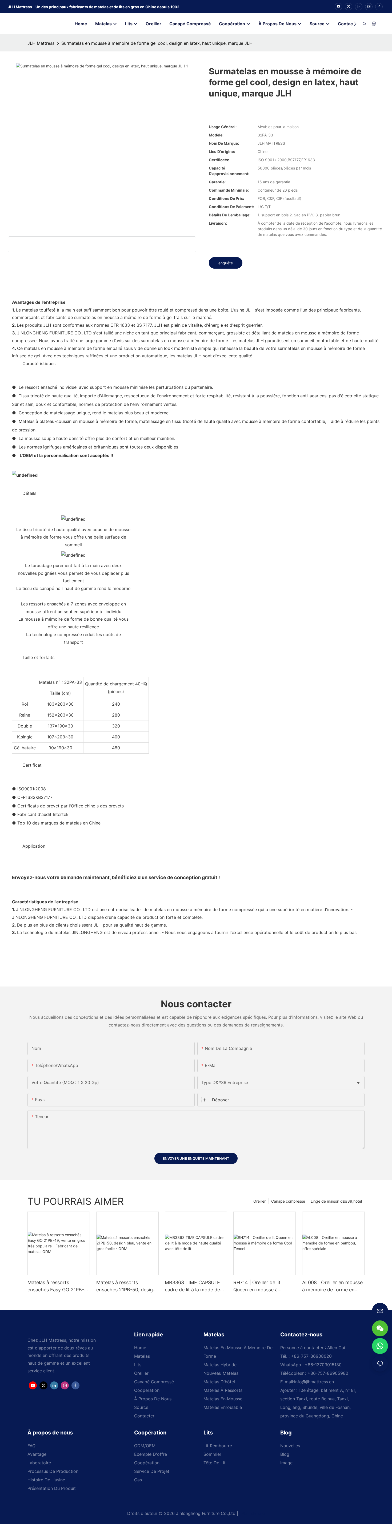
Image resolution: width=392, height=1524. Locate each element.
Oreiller (259, 1201)
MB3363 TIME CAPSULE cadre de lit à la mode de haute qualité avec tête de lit (194, 1286)
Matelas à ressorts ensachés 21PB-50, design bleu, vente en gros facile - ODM (126, 1286)
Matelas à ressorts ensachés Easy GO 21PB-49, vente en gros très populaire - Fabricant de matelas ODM (55, 1286)
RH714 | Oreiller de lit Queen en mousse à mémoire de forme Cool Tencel (260, 1286)
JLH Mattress (40, 43)
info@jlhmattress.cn (314, 1381)
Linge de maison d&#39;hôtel (336, 1201)
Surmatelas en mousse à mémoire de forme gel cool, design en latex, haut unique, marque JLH (157, 43)
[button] (355, 23)
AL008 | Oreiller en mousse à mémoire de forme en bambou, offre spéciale (332, 1286)
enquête (225, 263)
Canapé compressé (288, 1201)
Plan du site (252, 1513)
